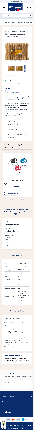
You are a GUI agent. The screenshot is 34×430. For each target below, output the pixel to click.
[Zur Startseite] (17, 7)
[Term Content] (22, 428)
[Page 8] (23, 199)
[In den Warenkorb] (23, 98)
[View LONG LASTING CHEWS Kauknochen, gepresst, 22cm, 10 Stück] (11, 68)
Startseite (4, 21)
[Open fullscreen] (17, 52)
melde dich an (15, 360)
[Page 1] (8, 199)
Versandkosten (17, 92)
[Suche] (30, 15)
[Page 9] (25, 199)
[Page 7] (21, 199)
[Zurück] (22, 61)
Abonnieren (6, 387)
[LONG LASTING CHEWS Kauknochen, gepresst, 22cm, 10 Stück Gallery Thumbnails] (17, 68)
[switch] (3, 428)
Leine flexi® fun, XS (18, 180)
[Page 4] (14, 199)
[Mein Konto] (28, 7)
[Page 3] (12, 199)
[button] (10, 76)
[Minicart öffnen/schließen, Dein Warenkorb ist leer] (31, 7)
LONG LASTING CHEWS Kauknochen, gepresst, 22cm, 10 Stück (18, 22)
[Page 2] (10, 199)
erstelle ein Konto (25, 360)
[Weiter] (26, 61)
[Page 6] (19, 199)
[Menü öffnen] (4, 7)
